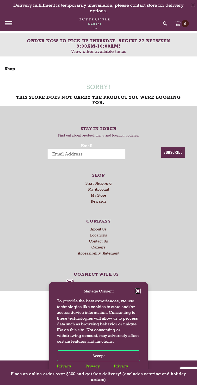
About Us (98, 229)
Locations (98, 235)
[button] (137, 291)
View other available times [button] (98, 51)
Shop (10, 68)
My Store (98, 195)
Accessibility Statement (98, 253)
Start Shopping (99, 183)
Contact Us (98, 241)
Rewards (98, 201)
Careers (98, 247)
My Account (98, 189)
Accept (98, 356)
